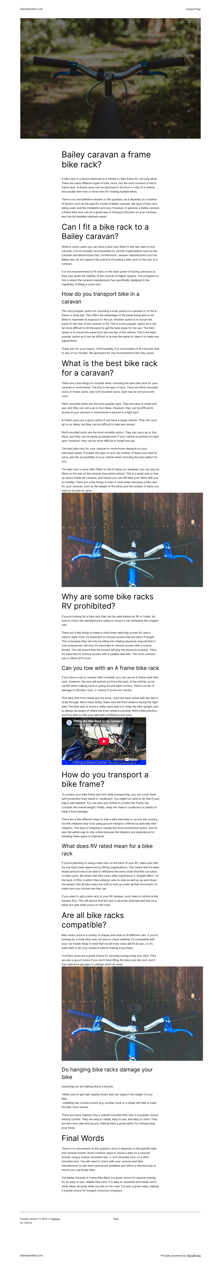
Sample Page (193, 9)
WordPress (194, 1255)
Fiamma (55, 1218)
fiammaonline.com (31, 9)
